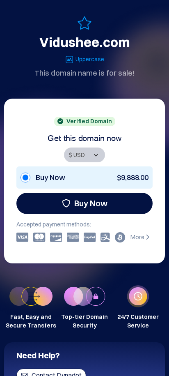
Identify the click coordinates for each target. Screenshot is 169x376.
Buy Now (90, 203)
